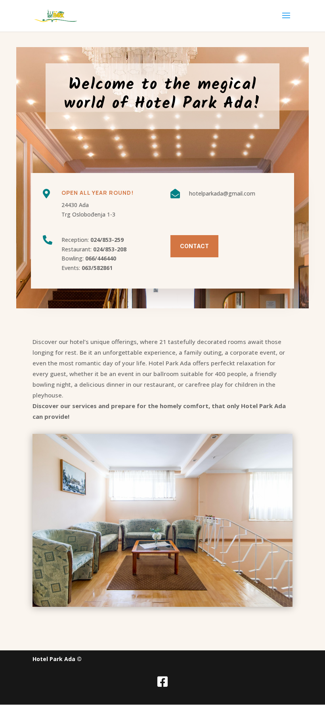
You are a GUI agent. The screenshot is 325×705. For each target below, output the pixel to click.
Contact (194, 246)
